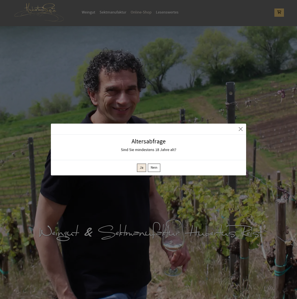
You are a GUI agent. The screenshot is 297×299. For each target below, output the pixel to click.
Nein (154, 167)
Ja (141, 167)
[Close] (240, 129)
